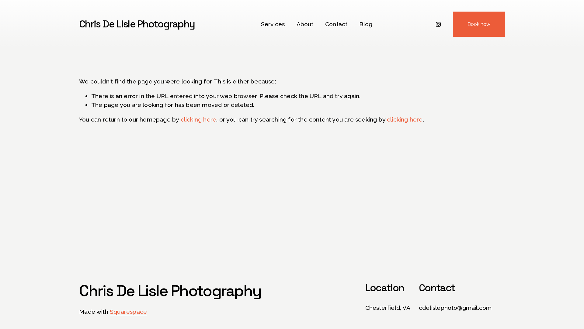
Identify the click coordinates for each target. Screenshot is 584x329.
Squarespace (128, 311)
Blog (366, 24)
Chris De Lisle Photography (137, 24)
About (305, 24)
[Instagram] (438, 24)
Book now (479, 24)
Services (273, 24)
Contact (336, 24)
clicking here (199, 119)
